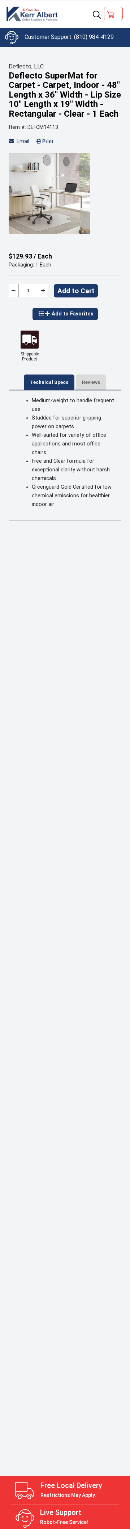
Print (47, 141)
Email (22, 141)
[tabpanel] (65, 193)
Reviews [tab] (91, 382)
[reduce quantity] (13, 290)
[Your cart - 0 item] (113, 13)
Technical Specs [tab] (49, 382)
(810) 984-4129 (94, 36)
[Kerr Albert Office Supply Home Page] (33, 14)
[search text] (97, 14)
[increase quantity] (43, 290)
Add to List (65, 314)
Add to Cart (76, 291)
